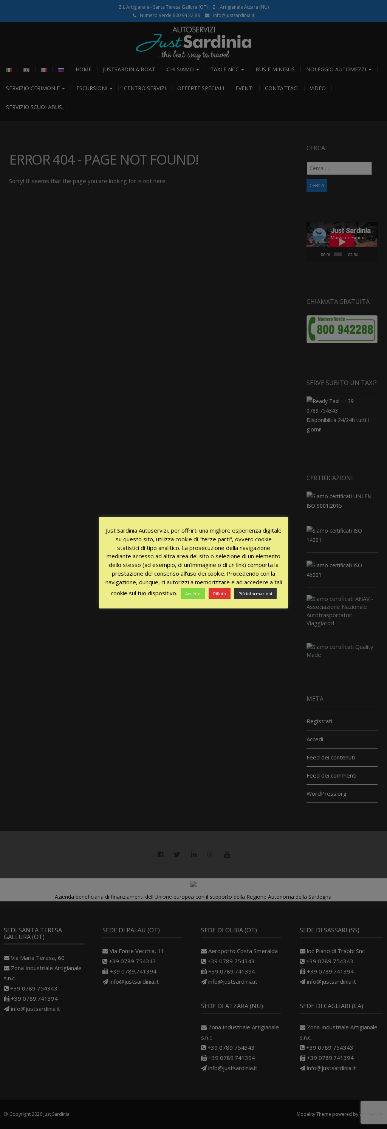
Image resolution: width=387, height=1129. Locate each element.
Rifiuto (219, 593)
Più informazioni (255, 593)
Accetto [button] (193, 593)
